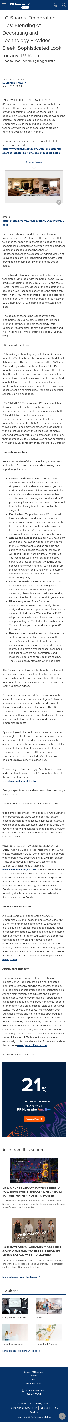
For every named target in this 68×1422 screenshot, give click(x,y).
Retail (39, 1317)
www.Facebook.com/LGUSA (19, 781)
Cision (40, 1417)
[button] (34, 187)
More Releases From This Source (19, 1277)
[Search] (64, 5)
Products (34, 1375)
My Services (32, 1383)
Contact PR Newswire (33, 1372)
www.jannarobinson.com (32, 1045)
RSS (56, 1408)
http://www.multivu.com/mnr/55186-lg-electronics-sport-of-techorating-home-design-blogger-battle (32, 151)
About (33, 1379)
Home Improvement (12, 1344)
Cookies (34, 1412)
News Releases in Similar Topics (19, 1351)
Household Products (46, 1344)
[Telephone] (55, 5)
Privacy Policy (42, 1403)
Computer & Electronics (14, 1317)
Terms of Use (24, 1403)
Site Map (45, 1408)
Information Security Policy (23, 1408)
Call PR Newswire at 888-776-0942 (34, 1392)
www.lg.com (9, 959)
